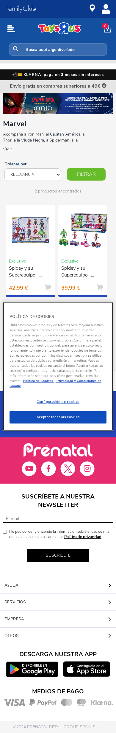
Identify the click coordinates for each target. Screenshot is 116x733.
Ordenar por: (15, 164)
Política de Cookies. (38, 381)
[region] (58, 366)
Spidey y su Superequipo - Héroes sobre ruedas (76, 272)
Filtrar (86, 174)
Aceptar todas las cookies (58, 417)
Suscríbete (58, 555)
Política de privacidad (82, 537)
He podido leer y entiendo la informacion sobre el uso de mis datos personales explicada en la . (59, 534)
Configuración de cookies (58, 402)
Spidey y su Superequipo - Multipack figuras (27, 272)
